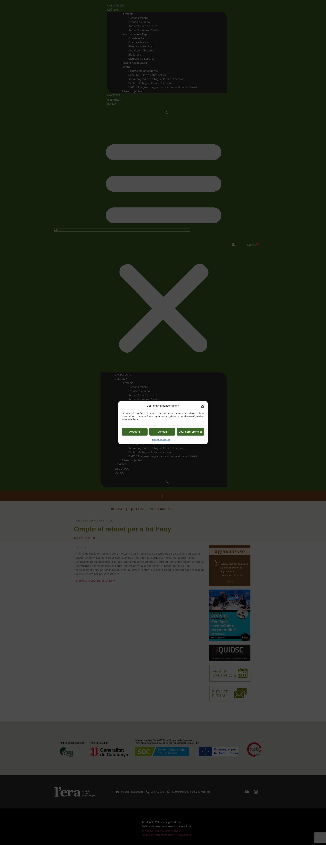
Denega (162, 431)
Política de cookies (161, 439)
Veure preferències (190, 431)
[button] (202, 405)
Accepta (134, 431)
